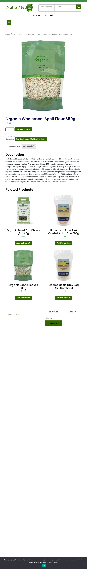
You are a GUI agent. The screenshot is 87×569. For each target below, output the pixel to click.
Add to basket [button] (23, 243)
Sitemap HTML (14, 314)
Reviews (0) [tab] (28, 146)
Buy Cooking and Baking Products (26, 34)
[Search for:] (65, 7)
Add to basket (23, 129)
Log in (73, 317)
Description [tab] (14, 146)
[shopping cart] (51, 15)
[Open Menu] (9, 22)
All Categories (46, 7)
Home (7, 34)
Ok (44, 566)
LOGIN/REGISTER (39, 16)
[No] (84, 563)
